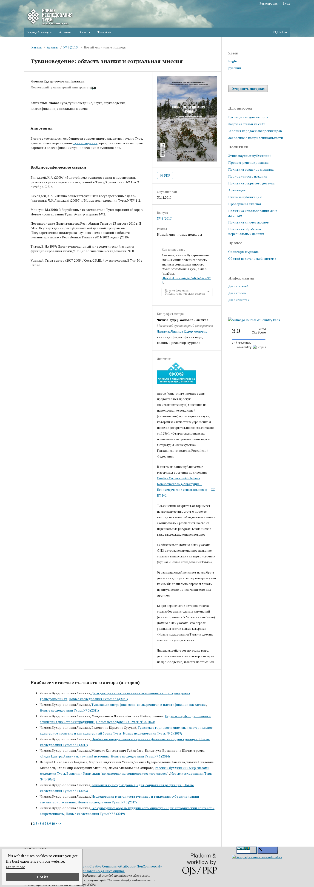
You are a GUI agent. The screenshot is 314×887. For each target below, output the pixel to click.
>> (59, 823)
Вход (286, 3)
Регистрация (268, 3)
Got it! (42, 877)
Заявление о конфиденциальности (255, 138)
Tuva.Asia (104, 32)
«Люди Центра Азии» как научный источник (74, 756)
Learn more (15, 866)
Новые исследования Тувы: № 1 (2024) (140, 756)
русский (234, 68)
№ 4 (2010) (71, 47)
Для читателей (238, 286)
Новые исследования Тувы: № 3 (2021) (69, 710)
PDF (166, 175)
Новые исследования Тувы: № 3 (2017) (107, 802)
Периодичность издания (247, 176)
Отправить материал (248, 89)
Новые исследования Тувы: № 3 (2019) (95, 813)
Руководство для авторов (248, 117)
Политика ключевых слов (248, 222)
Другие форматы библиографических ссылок (185, 292)
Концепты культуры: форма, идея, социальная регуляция (136, 785)
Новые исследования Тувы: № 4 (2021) (98, 699)
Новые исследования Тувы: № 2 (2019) (152, 733)
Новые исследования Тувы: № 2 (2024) (125, 722)
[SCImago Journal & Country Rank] (254, 320)
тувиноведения (85, 143)
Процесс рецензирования (248, 162)
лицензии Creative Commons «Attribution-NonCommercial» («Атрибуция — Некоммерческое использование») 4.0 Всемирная (93, 868)
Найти (282, 32)
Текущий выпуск (39, 32)
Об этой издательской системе (252, 258)
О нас (83, 32)
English (233, 61)
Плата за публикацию (245, 197)
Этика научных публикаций (249, 155)
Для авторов (237, 293)
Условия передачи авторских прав (255, 131)
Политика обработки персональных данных (246, 231)
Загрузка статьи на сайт (246, 124)
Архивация (237, 190)
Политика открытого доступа (251, 183)
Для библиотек (238, 300)
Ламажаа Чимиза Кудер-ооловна (182, 331)
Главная (36, 47)
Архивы (65, 32)
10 (53, 823)
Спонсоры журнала (243, 251)
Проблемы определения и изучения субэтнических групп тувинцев (144, 739)
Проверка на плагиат (244, 204)
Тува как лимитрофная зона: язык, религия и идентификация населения (148, 704)
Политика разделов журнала (251, 169)
